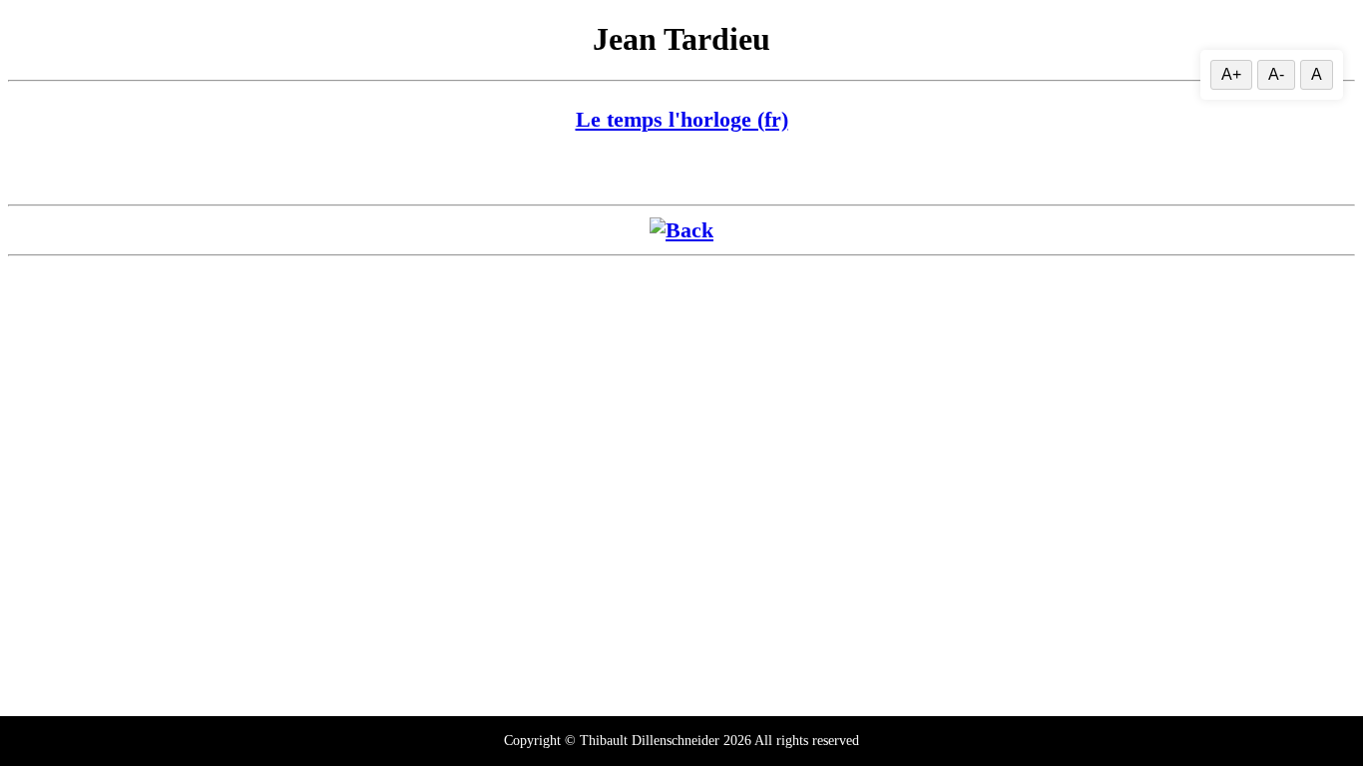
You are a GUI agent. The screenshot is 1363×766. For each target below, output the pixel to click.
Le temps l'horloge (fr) (682, 119)
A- (1276, 74)
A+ (1231, 74)
